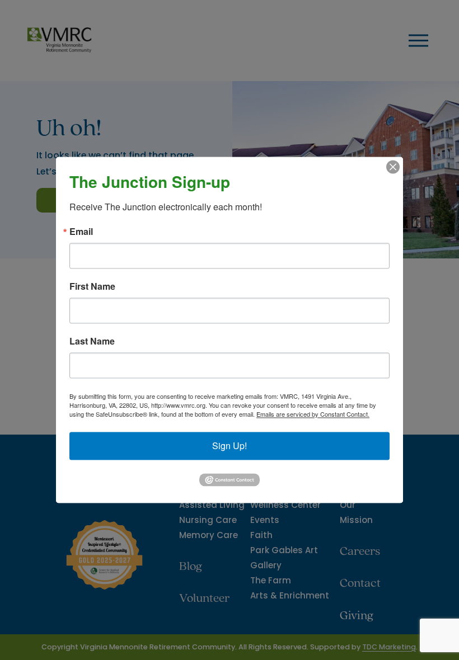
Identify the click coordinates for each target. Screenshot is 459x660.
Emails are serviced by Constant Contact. (312, 413)
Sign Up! (229, 445)
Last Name (92, 341)
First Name (92, 286)
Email (81, 231)
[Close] (393, 166)
